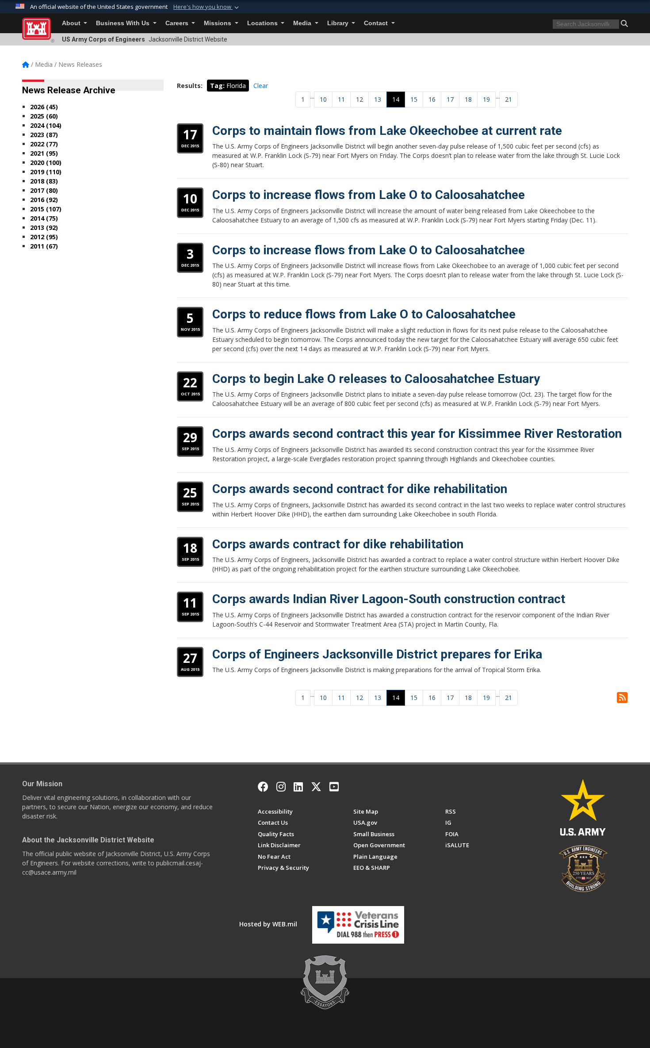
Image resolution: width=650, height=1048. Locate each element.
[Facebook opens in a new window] (263, 787)
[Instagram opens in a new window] (281, 787)
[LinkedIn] (298, 787)
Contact (377, 23)
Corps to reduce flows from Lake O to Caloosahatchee (364, 314)
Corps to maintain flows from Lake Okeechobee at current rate (387, 130)
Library (338, 23)
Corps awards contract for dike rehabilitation (337, 544)
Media (303, 23)
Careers (177, 23)
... (312, 96)
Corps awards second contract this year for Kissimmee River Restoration (417, 433)
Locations (263, 23)
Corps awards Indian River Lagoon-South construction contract (388, 599)
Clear (260, 85)
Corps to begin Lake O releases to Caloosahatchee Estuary (376, 378)
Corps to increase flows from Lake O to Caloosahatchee (368, 194)
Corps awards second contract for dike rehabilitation (359, 489)
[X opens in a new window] (316, 787)
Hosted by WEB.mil (268, 924)
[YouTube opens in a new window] (334, 787)
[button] (207, 7)
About (72, 23)
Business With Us (123, 23)
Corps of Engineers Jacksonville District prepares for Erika (377, 654)
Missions (218, 23)
